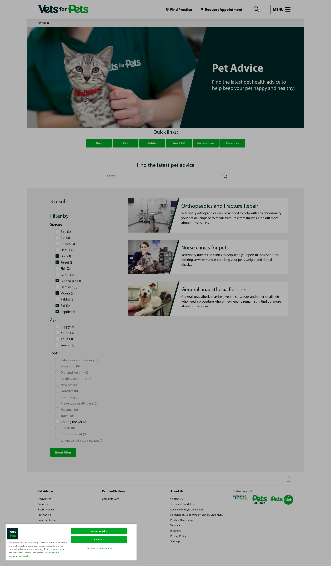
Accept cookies (99, 531)
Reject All (99, 539)
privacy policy (23, 555)
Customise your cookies (99, 548)
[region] (71, 542)
